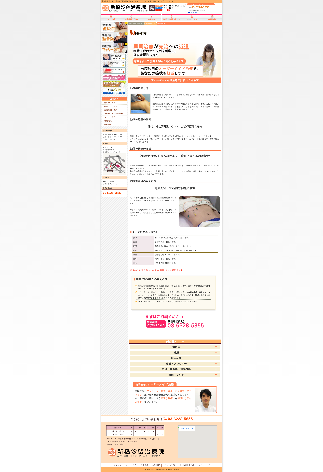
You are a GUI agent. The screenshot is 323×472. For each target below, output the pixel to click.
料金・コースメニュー (113, 106)
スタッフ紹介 (109, 117)
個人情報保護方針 (186, 465)
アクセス (117, 465)
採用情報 (108, 121)
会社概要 (108, 125)
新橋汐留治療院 (160, 469)
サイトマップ (194, 12)
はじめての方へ (110, 103)
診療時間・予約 (110, 110)
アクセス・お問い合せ (113, 114)
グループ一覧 (169, 465)
